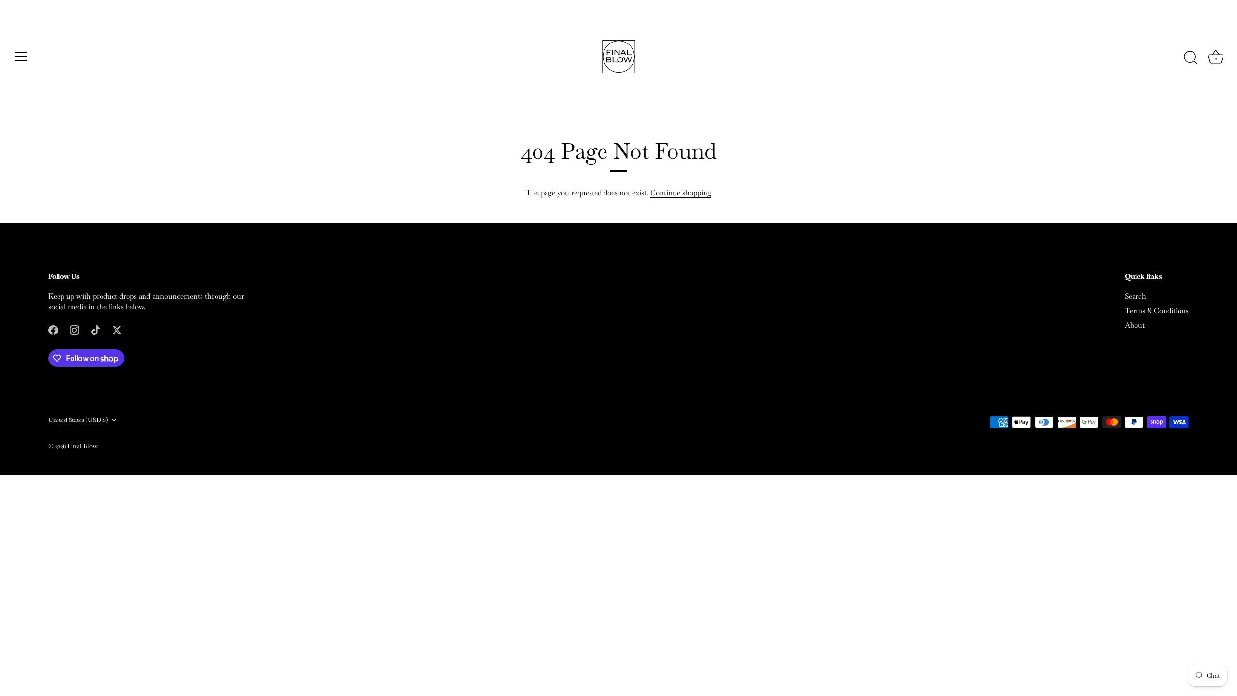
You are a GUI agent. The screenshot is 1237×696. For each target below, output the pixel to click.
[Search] (1190, 58)
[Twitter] (117, 329)
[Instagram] (74, 329)
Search (1135, 296)
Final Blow (82, 446)
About (1135, 325)
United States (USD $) (78, 420)
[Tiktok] (96, 329)
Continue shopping (680, 192)
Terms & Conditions (1157, 310)
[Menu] (21, 56)
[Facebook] (53, 329)
